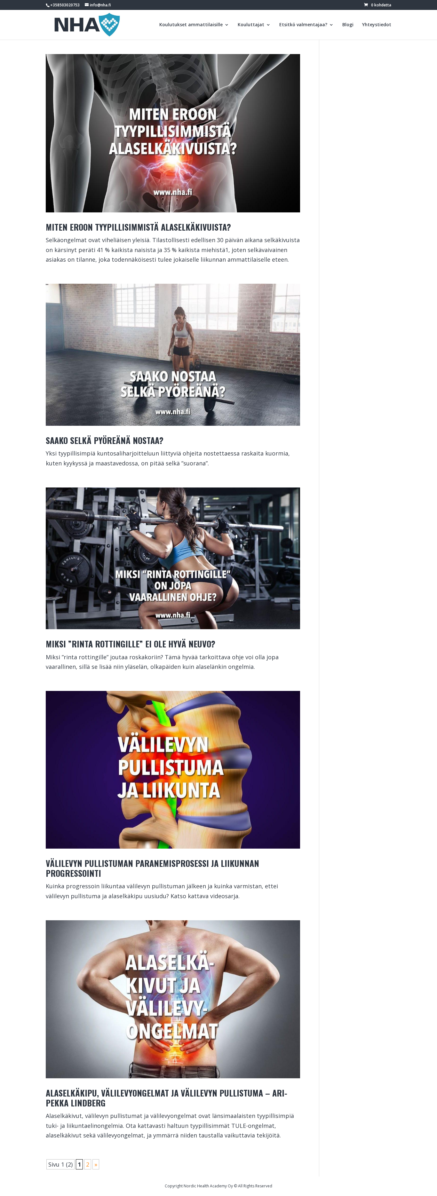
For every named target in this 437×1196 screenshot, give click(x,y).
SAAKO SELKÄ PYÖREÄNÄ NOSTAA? (104, 440)
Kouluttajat (251, 25)
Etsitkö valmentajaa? (303, 25)
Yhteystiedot (376, 25)
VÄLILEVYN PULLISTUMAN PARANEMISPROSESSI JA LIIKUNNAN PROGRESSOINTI (152, 868)
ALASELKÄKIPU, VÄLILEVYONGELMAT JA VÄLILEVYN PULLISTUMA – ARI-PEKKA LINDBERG (166, 1098)
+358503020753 (65, 5)
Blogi (348, 25)
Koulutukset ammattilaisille (191, 25)
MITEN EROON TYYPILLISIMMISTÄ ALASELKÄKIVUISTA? (138, 227)
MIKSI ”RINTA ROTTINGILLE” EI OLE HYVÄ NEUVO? (130, 644)
